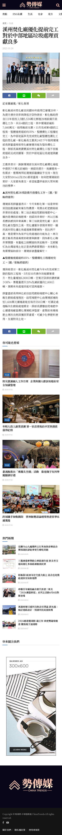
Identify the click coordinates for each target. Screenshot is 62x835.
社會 (40, 14)
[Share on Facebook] (9, 95)
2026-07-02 (8, 389)
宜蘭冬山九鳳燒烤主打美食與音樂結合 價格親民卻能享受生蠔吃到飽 (39, 548)
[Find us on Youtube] (7, 822)
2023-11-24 (7, 48)
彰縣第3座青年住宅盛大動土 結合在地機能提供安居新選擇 (39, 576)
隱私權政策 (20, 829)
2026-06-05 (24, 554)
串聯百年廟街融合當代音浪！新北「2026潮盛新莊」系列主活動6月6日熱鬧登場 (38, 592)
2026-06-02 (24, 600)
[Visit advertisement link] (31, 706)
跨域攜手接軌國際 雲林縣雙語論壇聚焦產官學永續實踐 (31, 518)
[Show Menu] (4, 5)
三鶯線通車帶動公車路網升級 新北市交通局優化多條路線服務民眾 (38, 562)
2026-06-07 (24, 628)
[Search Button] (58, 5)
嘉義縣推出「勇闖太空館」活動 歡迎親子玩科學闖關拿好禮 (31, 473)
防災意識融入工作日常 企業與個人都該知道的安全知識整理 (30, 383)
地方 (50, 14)
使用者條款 (34, 829)
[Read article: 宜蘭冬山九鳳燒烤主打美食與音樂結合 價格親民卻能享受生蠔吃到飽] (9, 549)
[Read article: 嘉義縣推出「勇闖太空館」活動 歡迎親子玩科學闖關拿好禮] (31, 454)
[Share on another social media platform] (53, 95)
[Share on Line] (24, 95)
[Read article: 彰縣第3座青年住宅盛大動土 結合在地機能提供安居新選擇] (9, 578)
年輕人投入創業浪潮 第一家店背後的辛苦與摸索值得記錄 (30, 428)
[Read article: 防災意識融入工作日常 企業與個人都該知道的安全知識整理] (31, 364)
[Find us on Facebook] (3, 822)
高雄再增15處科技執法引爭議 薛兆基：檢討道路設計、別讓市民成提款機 (38, 608)
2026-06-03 (24, 614)
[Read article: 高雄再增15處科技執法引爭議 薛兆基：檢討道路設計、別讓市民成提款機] (9, 610)
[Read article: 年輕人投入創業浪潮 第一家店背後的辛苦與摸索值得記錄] (31, 409)
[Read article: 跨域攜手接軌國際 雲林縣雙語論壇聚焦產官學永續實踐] (31, 499)
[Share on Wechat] (39, 95)
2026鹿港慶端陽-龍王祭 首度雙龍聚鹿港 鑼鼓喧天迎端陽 (38, 622)
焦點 (4, 14)
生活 (30, 14)
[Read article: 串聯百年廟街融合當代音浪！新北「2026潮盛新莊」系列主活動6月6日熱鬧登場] (9, 592)
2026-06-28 (24, 568)
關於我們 (6, 829)
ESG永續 (17, 14)
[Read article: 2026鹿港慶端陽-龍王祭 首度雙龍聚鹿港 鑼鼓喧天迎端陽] (9, 624)
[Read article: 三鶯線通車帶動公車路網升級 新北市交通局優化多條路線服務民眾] (9, 564)
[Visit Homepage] (31, 5)
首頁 (4, 23)
